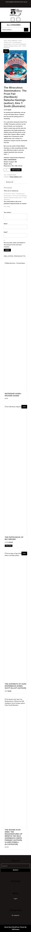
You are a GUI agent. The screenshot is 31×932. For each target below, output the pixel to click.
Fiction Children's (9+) (16, 176)
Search (26, 30)
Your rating (7, 206)
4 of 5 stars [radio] (12, 208)
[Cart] (15, 36)
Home (5, 40)
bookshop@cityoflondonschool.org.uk (16, 2)
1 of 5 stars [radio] (5, 208)
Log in (15, 898)
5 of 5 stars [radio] (14, 208)
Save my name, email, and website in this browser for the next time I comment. (14, 244)
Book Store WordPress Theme (14, 927)
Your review (7, 212)
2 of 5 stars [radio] (7, 208)
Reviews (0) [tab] (9, 182)
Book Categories (12, 40)
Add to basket (16, 169)
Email (6, 232)
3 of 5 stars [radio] (10, 208)
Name (6, 223)
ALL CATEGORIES (13, 25)
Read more (8, 545)
